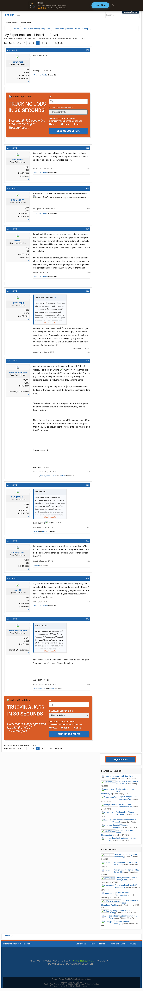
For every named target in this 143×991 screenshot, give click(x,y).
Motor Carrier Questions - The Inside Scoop (33, 38)
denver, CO (24, 257)
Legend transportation (128, 797)
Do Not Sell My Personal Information (70, 964)
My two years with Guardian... (121, 776)
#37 (87, 485)
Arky (110, 840)
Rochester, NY (23, 78)
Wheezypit (118, 924)
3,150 (26, 69)
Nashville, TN (23, 217)
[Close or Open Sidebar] (131, 28)
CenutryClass (45, 476)
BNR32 (17, 240)
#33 (87, 188)
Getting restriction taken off (127, 877)
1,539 (26, 560)
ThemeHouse (87, 986)
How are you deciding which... (127, 854)
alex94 (36, 532)
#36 (87, 361)
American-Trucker (67, 38)
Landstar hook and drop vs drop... (122, 838)
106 (55, 43)
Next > (60, 43)
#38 (87, 541)
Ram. (111, 918)
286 (27, 598)
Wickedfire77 (121, 814)
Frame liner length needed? (126, 885)
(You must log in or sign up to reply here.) (20, 745)
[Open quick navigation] (135, 28)
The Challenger (40, 689)
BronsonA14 (120, 887)
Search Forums (12, 23)
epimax (53, 476)
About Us (35, 961)
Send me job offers (68, 130)
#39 (87, 578)
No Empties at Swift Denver (127, 781)
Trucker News (51, 961)
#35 (87, 291)
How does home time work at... (125, 820)
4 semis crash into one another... (126, 862)
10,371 (26, 380)
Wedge (36, 476)
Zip (50, 97)
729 (27, 248)
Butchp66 (116, 827)
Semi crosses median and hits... (126, 870)
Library (66, 961)
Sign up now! (121, 759)
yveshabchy (119, 857)
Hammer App (103, 961)
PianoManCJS (121, 784)
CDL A (54, 124)
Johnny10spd (121, 880)
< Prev (19, 43)
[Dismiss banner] (113, 5)
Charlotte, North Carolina (19, 392)
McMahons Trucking (109, 905)
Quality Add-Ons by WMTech (71, 984)
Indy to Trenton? (122, 893)
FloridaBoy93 (106, 794)
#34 (87, 229)
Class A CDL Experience (61, 107)
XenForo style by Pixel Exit (71, 982)
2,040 (26, 208)
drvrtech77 (118, 864)
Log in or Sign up (130, 12)
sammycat (18, 62)
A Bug (112, 778)
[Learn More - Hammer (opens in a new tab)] (71, 5)
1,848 (26, 310)
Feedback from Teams (125, 812)
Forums (9, 15)
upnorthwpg (18, 302)
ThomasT (116, 822)
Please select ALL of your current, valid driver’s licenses (65, 119)
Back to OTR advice (120, 825)
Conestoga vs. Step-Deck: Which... (123, 916)
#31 (87, 50)
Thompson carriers (121, 921)
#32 (87, 148)
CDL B (66, 124)
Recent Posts (26, 23)
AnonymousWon (125, 799)
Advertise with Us (83, 961)
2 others (63, 476)
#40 (87, 619)
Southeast (24, 176)
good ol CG (24, 607)
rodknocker (17, 159)
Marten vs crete (125, 804)
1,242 (26, 167)
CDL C (78, 124)
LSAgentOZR (17, 200)
